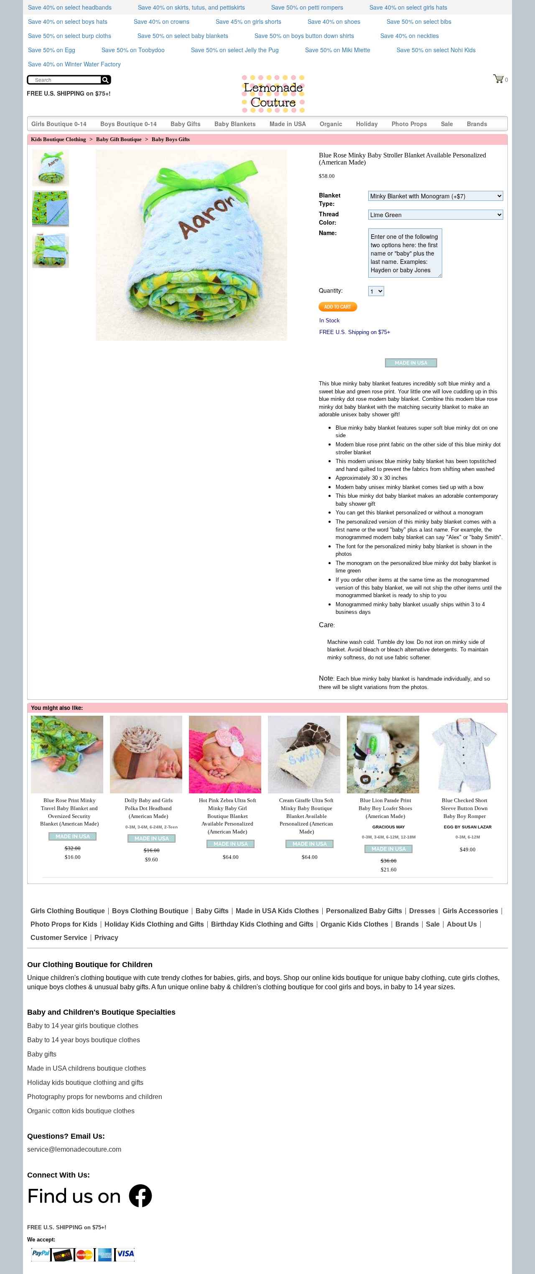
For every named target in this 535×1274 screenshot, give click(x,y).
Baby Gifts (186, 123)
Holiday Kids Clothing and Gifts (154, 924)
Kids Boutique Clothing (58, 139)
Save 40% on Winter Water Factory (74, 64)
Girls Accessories (470, 911)
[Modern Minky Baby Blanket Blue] (48, 242)
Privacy (106, 938)
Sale (447, 123)
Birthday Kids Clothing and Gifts (262, 924)
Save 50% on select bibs (419, 21)
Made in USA (288, 123)
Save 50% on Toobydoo (133, 50)
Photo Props (409, 123)
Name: (328, 232)
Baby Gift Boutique (119, 139)
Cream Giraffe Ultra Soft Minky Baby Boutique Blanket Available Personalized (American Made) (306, 815)
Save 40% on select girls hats (408, 7)
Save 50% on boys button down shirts (304, 35)
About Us (462, 924)
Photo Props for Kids (64, 924)
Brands (477, 123)
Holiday (367, 123)
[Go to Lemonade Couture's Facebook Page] (90, 1195)
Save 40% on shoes (334, 21)
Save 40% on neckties (409, 35)
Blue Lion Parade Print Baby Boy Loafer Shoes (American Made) (385, 808)
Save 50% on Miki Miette (337, 50)
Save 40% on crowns (161, 21)
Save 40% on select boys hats (67, 21)
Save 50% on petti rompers (307, 7)
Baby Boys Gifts (171, 139)
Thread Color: (329, 218)
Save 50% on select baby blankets (183, 35)
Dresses (422, 911)
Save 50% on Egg (51, 50)
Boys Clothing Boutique (150, 911)
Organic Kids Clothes (354, 924)
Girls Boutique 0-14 (59, 123)
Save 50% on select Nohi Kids (436, 50)
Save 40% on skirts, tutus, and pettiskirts (191, 7)
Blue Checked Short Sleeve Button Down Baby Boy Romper (464, 808)
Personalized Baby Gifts (364, 911)
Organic (331, 123)
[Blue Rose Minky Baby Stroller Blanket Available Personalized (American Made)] (48, 160)
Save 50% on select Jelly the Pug (235, 50)
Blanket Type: (330, 199)
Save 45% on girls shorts (248, 21)
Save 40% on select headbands (70, 7)
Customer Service (59, 938)
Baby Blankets (235, 123)
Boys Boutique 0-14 (128, 123)
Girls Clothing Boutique (68, 911)
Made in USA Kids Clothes (277, 911)
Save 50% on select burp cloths (69, 35)
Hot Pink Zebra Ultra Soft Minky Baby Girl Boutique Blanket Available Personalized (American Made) (227, 815)
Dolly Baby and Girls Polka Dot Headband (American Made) (149, 808)
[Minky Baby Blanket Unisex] (48, 201)
